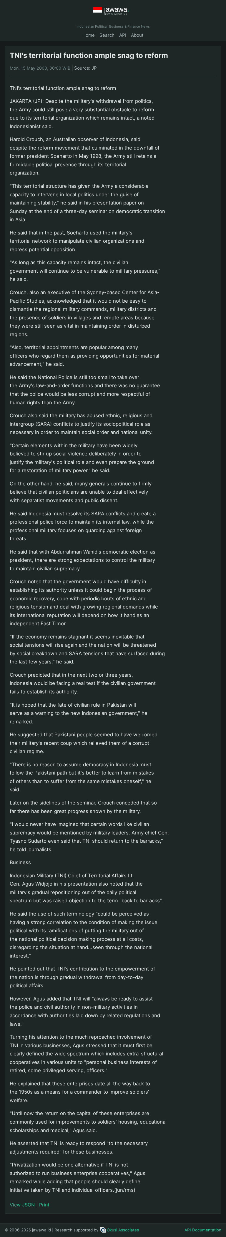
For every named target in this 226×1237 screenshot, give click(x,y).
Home (88, 35)
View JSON (22, 1205)
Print (44, 1205)
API (122, 35)
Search (106, 35)
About (137, 35)
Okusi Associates (123, 1230)
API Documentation (203, 1230)
